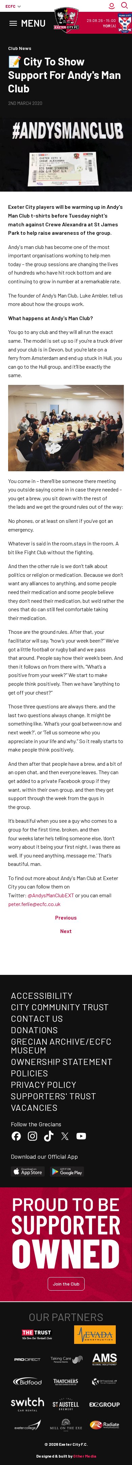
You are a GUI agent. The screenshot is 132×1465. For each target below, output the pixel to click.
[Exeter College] (27, 1425)
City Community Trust (60, 1007)
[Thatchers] (66, 1382)
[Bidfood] (27, 1381)
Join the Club (66, 1284)
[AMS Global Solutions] (104, 1359)
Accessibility (42, 995)
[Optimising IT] (104, 1382)
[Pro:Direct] (27, 1359)
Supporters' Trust (53, 1096)
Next (66, 931)
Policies (29, 1073)
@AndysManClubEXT (51, 895)
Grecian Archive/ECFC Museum (61, 1045)
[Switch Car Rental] (27, 1404)
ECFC (10, 6)
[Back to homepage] (66, 20)
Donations (34, 1029)
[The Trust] (37, 1335)
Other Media (84, 1456)
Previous (66, 917)
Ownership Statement (61, 1061)
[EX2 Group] (104, 1404)
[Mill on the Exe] (66, 1425)
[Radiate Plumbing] (104, 1425)
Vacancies (34, 1107)
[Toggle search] (125, 6)
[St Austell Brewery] (66, 1404)
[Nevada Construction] (95, 1334)
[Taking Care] (66, 1359)
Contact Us (37, 1018)
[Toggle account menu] (111, 6)
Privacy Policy (43, 1084)
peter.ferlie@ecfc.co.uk (34, 904)
